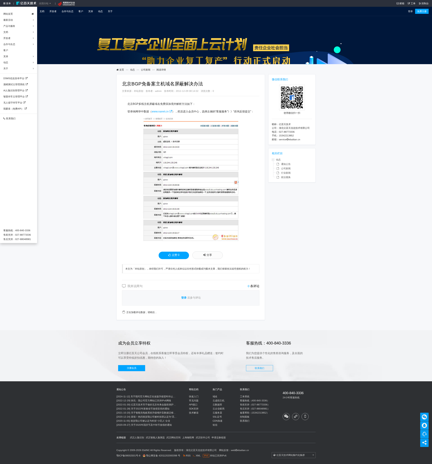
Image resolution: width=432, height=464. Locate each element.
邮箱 (401, 3)
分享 (209, 255)
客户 (80, 11)
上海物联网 (188, 437)
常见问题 (193, 400)
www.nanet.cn (160, 111)
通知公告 (286, 164)
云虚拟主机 (218, 400)
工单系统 (244, 396)
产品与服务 (9, 26)
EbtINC (146, 450)
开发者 (53, 11)
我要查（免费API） (13, 108)
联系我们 (11, 118)
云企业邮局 (218, 408)
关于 (110, 11)
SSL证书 (217, 416)
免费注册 (422, 11)
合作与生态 (67, 11)
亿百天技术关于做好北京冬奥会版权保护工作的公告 (158, 404)
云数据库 (217, 404)
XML (197, 455)
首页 (121, 69)
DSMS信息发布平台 (13, 78)
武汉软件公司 (203, 437)
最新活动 (8, 20)
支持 (90, 11)
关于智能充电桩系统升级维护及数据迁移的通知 (156, 412)
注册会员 (131, 368)
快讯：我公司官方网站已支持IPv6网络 (151, 400)
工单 (412, 3)
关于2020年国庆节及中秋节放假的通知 (151, 424)
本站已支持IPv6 (215, 455)
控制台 (425, 3)
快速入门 (193, 396)
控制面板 (244, 416)
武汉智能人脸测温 (155, 437)
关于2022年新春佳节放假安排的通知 (150, 408)
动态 (100, 11)
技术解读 (193, 412)
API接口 (193, 404)
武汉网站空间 (173, 437)
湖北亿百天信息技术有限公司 (201, 450)
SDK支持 (193, 408)
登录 (410, 11)
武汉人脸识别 (137, 437)
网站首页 (8, 13)
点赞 (175, 255)
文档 (42, 11)
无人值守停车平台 (12, 102)
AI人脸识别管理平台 (13, 90)
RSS (188, 455)
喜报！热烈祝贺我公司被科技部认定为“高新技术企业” (159, 416)
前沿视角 (286, 177)
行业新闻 (286, 172)
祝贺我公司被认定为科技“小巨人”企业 (150, 420)
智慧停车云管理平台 (14, 96)
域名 (215, 396)
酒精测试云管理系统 (14, 84)
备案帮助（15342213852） (254, 412)
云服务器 (217, 412)
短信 (215, 424)
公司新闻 (145, 69)
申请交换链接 (219, 437)
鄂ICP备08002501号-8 (128, 455)
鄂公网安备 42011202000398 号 (163, 455)
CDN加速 (217, 420)
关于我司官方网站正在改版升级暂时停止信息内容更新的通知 (162, 396)
